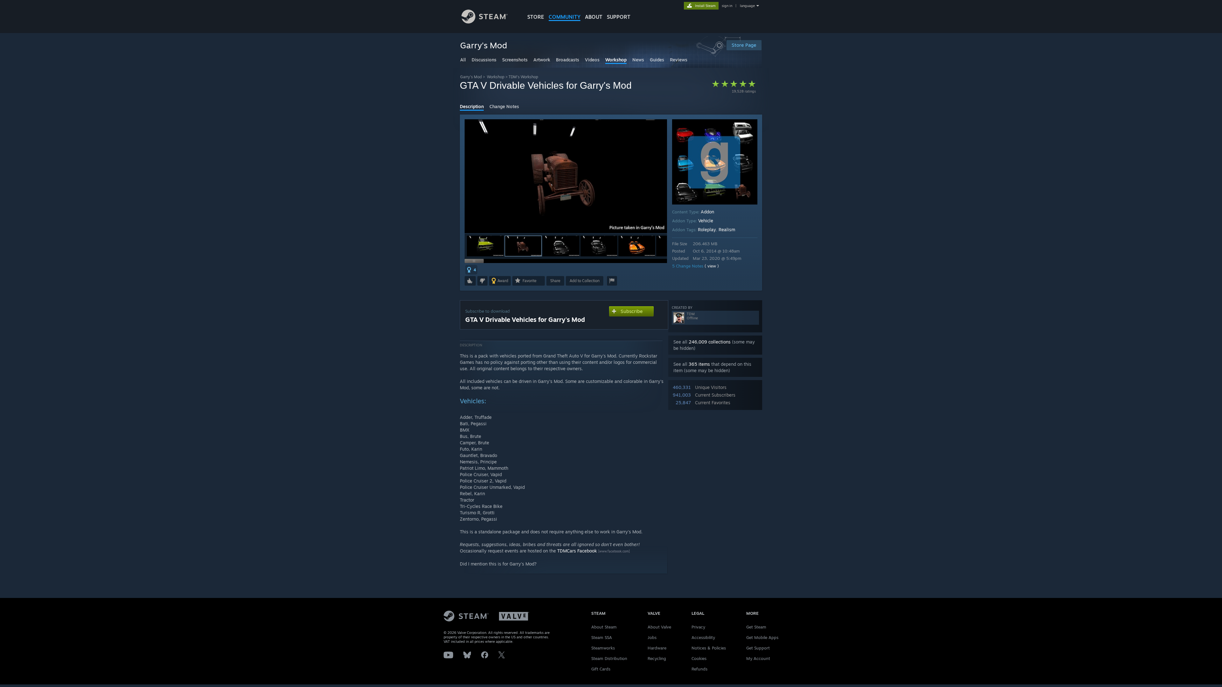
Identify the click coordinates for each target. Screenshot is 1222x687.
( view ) (712, 265)
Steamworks (603, 647)
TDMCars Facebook (577, 550)
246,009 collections (710, 341)
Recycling (657, 658)
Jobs (652, 637)
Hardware (657, 647)
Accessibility (703, 637)
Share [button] (555, 280)
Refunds (699, 668)
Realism (727, 229)
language (747, 5)
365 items (699, 364)
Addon (707, 211)
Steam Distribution (609, 658)
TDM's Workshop (523, 76)
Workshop (495, 76)
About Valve (659, 626)
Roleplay (707, 229)
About (593, 17)
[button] (485, 246)
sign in (727, 5)
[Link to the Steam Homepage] (484, 21)
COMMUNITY (564, 17)
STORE (535, 17)
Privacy (698, 626)
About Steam (604, 626)
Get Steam (756, 626)
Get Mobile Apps (762, 637)
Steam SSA (601, 637)
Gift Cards (600, 668)
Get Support (758, 647)
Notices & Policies (709, 647)
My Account (758, 658)
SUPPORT (618, 17)
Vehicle (705, 220)
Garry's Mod (471, 76)
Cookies (699, 658)
